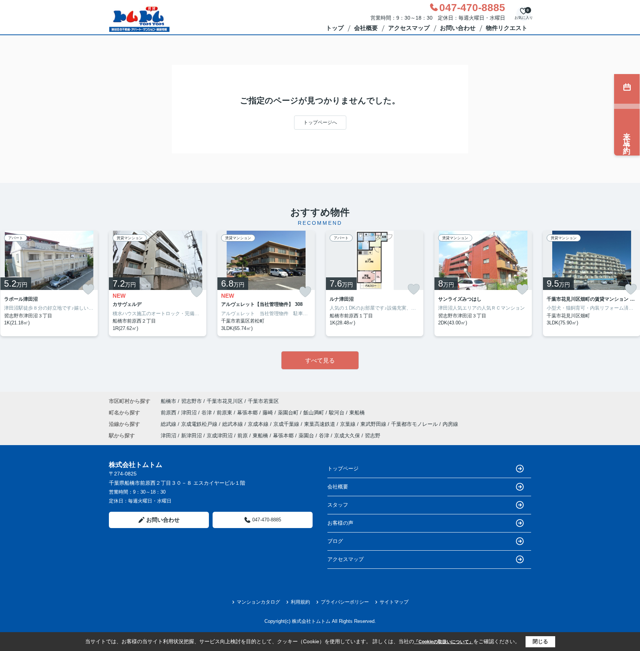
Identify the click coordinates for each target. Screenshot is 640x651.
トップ (335, 28)
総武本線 (233, 424)
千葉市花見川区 (225, 401)
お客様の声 (340, 523)
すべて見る (320, 360)
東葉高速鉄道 (320, 424)
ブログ (335, 541)
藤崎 (268, 412)
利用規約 (300, 602)
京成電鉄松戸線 (200, 424)
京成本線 (259, 424)
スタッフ (337, 505)
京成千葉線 (287, 424)
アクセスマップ (409, 28)
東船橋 (357, 412)
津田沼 (189, 412)
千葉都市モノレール (415, 424)
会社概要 (366, 28)
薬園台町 (289, 412)
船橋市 (168, 401)
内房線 (450, 424)
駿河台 (337, 412)
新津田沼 (191, 435)
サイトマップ (394, 602)
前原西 (169, 412)
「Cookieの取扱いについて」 (443, 641)
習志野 (372, 435)
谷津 (207, 412)
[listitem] (157, 284)
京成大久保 (347, 435)
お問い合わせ (458, 28)
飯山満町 (314, 412)
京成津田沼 (220, 435)
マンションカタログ (258, 602)
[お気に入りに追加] (88, 289)
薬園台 (306, 435)
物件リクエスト (506, 28)
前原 (242, 435)
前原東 (225, 412)
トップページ (343, 468)
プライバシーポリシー (345, 602)
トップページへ (320, 122)
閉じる (540, 641)
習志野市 (191, 401)
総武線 (169, 424)
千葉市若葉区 (263, 401)
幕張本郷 (248, 412)
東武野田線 (374, 424)
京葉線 (348, 424)
